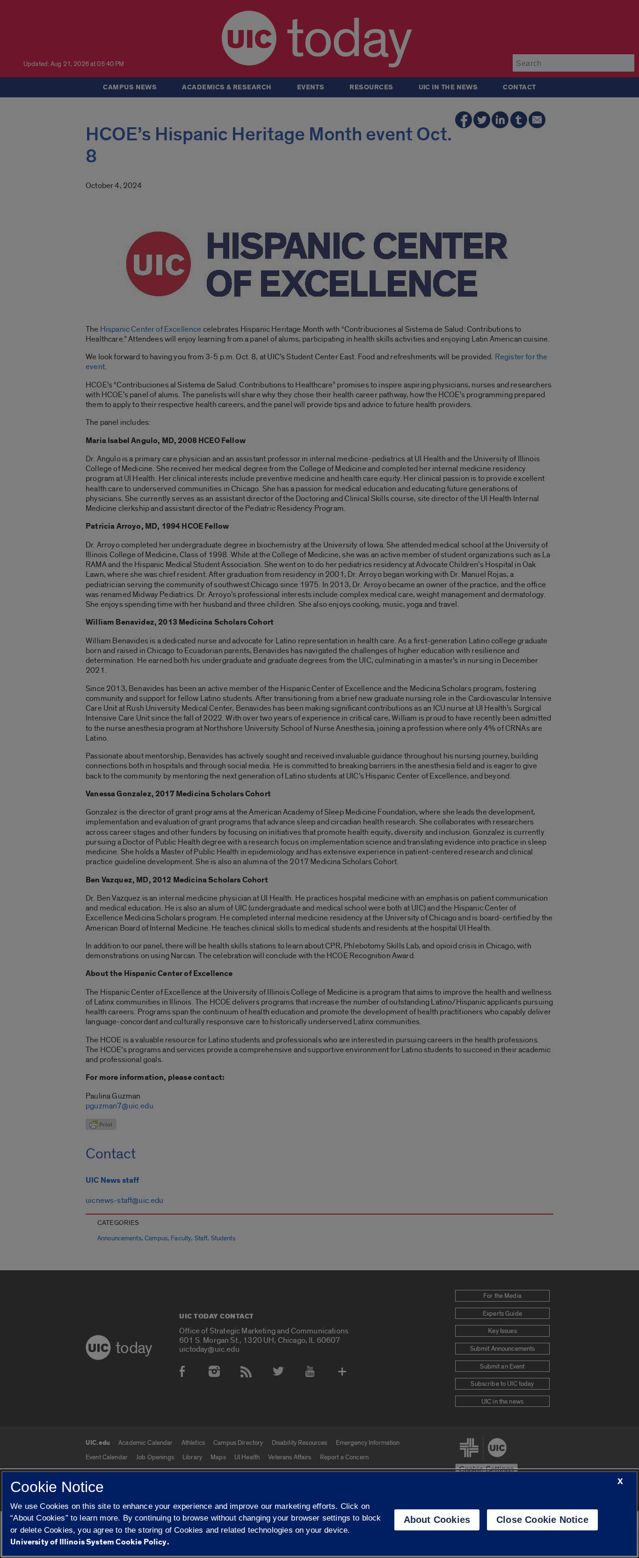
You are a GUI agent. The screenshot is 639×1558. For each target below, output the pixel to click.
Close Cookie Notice (542, 1519)
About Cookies (437, 1519)
